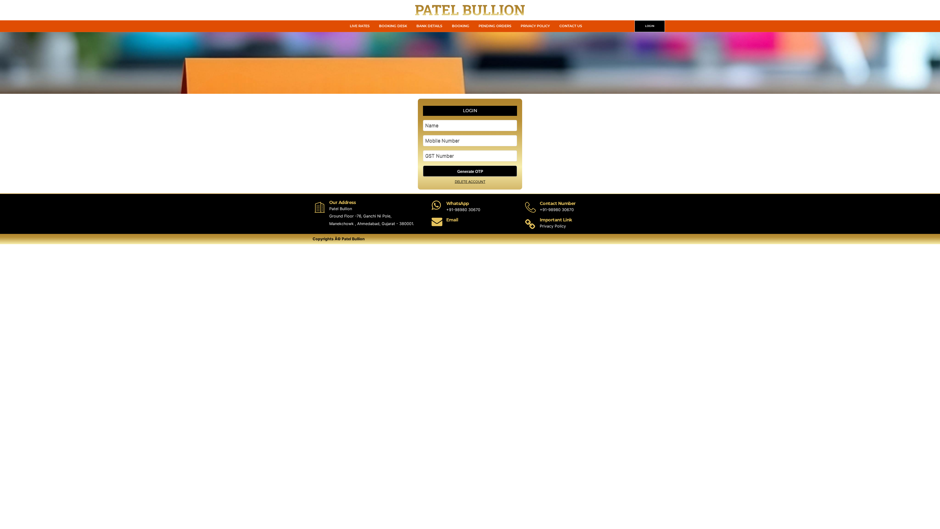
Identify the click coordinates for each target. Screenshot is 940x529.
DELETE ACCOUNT (470, 182)
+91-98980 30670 (463, 209)
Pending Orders (495, 26)
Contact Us (570, 26)
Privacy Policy (535, 26)
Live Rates (360, 26)
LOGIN (649, 26)
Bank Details (429, 26)
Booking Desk (393, 26)
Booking (460, 26)
